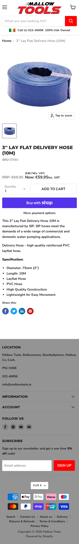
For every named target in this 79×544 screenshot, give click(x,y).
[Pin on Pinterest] (30, 311)
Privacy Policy (39, 526)
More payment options (39, 213)
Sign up (64, 465)
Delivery (62, 517)
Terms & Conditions (52, 521)
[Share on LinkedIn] (22, 311)
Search (10, 517)
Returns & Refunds (22, 521)
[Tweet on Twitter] (14, 311)
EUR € (37, 485)
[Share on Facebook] (5, 311)
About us (46, 517)
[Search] (71, 21)
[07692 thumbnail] (9, 131)
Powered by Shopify (39, 536)
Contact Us (27, 517)
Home (6, 41)
